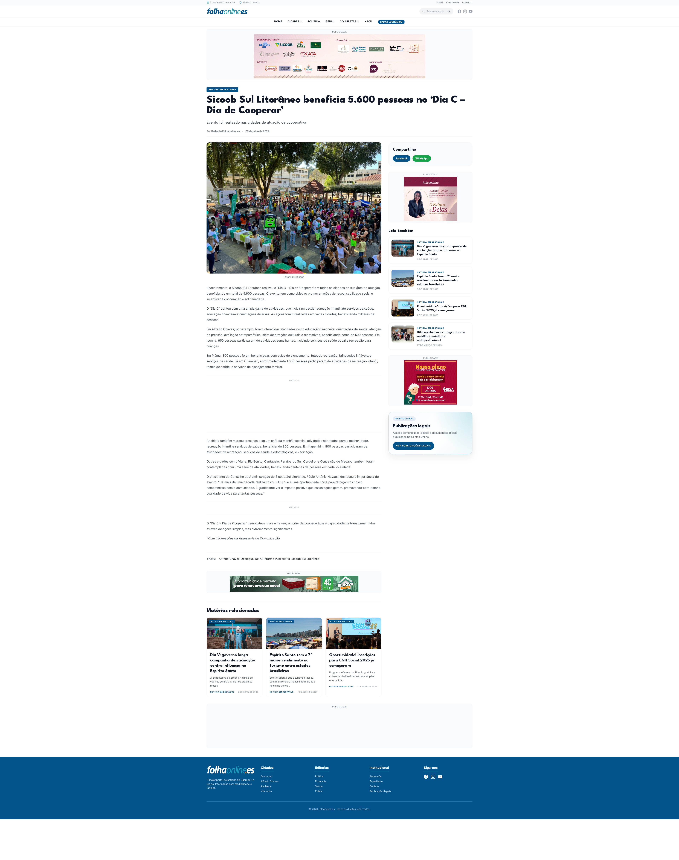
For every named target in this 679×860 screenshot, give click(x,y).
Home (278, 21)
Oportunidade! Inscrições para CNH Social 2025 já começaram (352, 660)
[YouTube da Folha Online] (470, 11)
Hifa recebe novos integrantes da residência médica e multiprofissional (441, 336)
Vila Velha (266, 791)
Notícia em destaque (222, 89)
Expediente (453, 2)
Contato (467, 2)
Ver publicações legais (413, 445)
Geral (330, 21)
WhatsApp (421, 158)
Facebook (402, 158)
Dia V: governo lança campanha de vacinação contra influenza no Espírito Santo (441, 250)
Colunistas (348, 21)
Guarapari (266, 776)
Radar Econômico (391, 22)
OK (449, 11)
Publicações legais (380, 791)
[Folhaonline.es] (227, 11)
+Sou (368, 21)
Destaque (247, 558)
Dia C (258, 558)
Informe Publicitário (277, 558)
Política (314, 21)
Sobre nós (375, 776)
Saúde (319, 786)
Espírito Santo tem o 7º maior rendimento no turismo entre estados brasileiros (438, 280)
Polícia (319, 791)
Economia (320, 781)
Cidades (293, 21)
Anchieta (266, 786)
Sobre (439, 2)
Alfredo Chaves (229, 558)
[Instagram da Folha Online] (465, 11)
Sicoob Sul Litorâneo (305, 558)
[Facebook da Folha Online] (459, 11)
